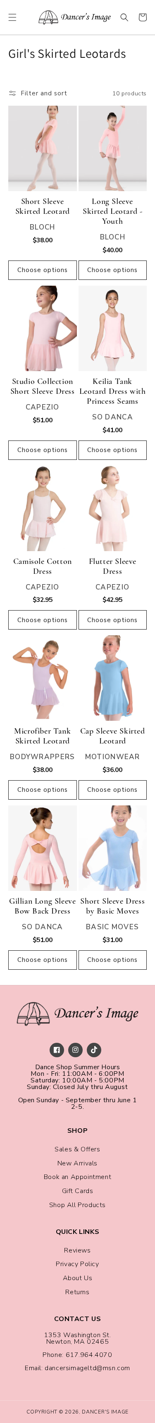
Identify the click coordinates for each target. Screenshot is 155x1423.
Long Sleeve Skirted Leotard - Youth (112, 211)
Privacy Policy (77, 1264)
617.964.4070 (89, 1354)
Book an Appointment (77, 1176)
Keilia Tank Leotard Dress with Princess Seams (112, 391)
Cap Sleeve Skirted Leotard (112, 736)
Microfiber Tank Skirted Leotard (42, 736)
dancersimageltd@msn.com (87, 1368)
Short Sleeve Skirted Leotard (42, 206)
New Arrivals (77, 1163)
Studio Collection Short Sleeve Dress (42, 386)
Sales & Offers (77, 1149)
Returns (77, 1292)
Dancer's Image (105, 1411)
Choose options (42, 270)
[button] (12, 17)
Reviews (77, 1250)
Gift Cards (77, 1191)
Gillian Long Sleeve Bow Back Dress (42, 906)
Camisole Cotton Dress (42, 566)
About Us (78, 1278)
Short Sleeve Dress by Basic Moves (112, 906)
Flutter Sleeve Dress (112, 566)
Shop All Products (77, 1205)
